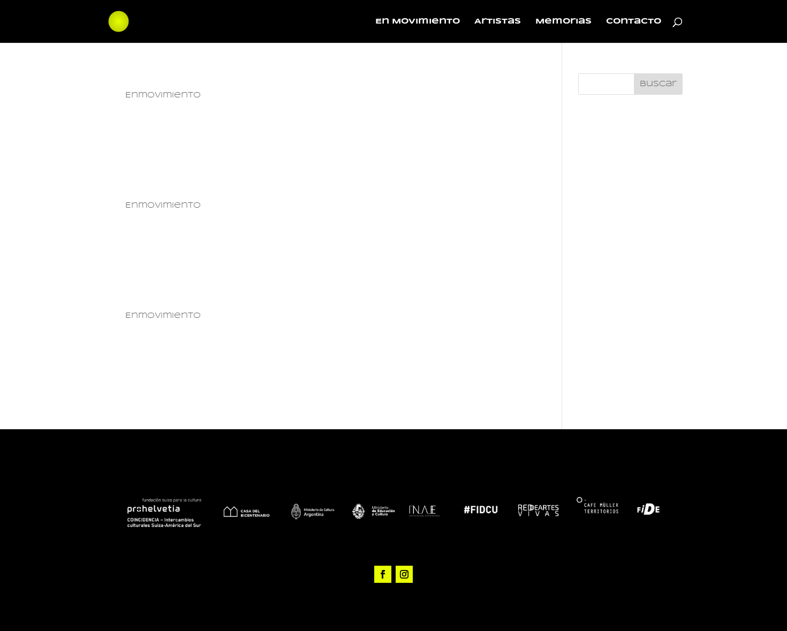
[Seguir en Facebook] (382, 574)
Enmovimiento (163, 95)
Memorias (563, 21)
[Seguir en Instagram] (404, 574)
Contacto (633, 21)
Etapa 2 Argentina (190, 189)
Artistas (497, 21)
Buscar (658, 84)
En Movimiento (417, 21)
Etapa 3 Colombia (188, 78)
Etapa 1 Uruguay (181, 299)
